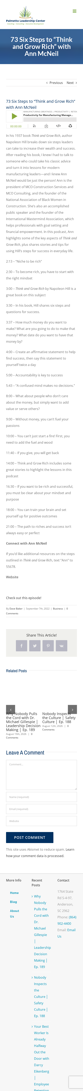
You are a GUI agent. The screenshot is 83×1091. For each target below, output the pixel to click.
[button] (10, 709)
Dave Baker (16, 608)
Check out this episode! (23, 598)
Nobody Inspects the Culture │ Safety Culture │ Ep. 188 (59, 717)
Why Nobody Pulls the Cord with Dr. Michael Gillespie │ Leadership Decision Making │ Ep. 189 (23, 721)
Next (70, 83)
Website (12, 577)
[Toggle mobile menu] (75, 11)
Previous (56, 83)
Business (58, 608)
